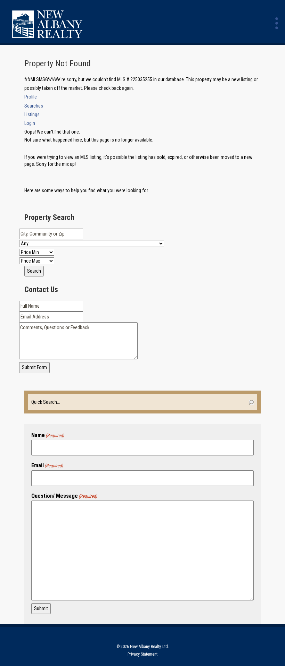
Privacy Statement (142, 654)
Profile (30, 97)
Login (29, 123)
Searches (33, 106)
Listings (32, 114)
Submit (41, 608)
